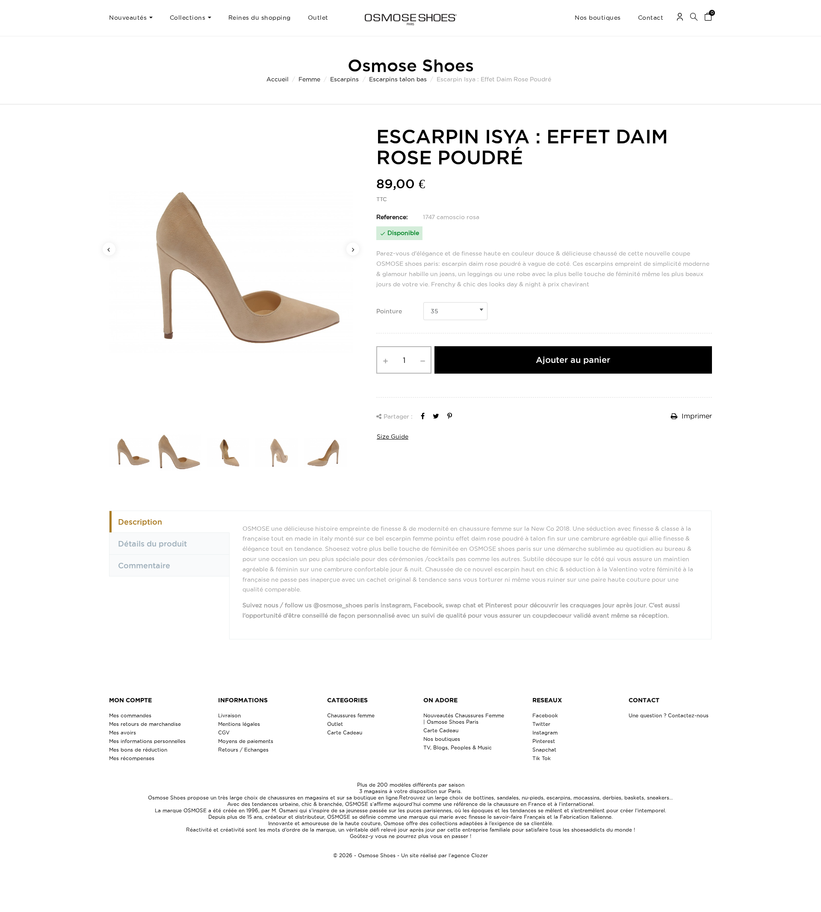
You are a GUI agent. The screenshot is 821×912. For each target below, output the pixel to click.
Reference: (392, 217)
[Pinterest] (449, 416)
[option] (231, 272)
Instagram (545, 732)
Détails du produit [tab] (152, 543)
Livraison (229, 715)
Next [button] (352, 249)
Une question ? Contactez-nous (669, 715)
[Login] (680, 18)
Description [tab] (140, 521)
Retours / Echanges (243, 749)
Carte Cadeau (344, 732)
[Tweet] (436, 416)
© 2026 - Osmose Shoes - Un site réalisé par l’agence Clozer (410, 855)
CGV (224, 732)
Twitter (541, 724)
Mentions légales (239, 724)
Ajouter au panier (573, 360)
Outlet (335, 724)
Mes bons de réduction (138, 749)
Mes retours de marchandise (145, 724)
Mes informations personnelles (147, 741)
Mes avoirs (122, 732)
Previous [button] (109, 249)
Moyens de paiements (245, 741)
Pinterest (543, 741)
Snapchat (544, 749)
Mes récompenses (131, 758)
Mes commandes (130, 715)
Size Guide (392, 436)
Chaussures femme (351, 715)
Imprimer (695, 416)
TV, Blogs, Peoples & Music (457, 747)
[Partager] (423, 416)
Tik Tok (541, 758)
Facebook (545, 715)
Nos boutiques (441, 739)
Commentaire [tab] (144, 565)
